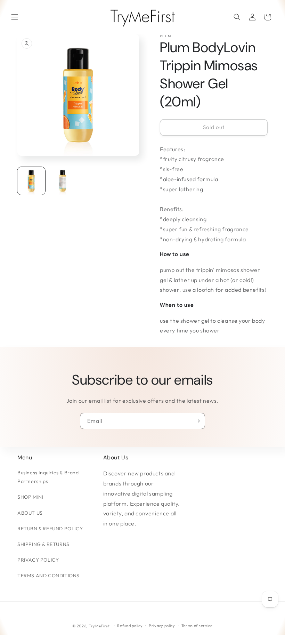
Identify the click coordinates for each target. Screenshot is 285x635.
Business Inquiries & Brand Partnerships (48, 476)
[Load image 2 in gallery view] (62, 181)
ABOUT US (30, 513)
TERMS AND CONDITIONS (48, 575)
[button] (14, 17)
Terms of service (197, 625)
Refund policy (129, 625)
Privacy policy (162, 625)
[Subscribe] (197, 421)
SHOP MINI (30, 497)
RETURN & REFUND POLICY (50, 528)
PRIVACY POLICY (38, 560)
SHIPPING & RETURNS (43, 544)
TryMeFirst (99, 626)
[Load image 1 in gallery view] (31, 181)
